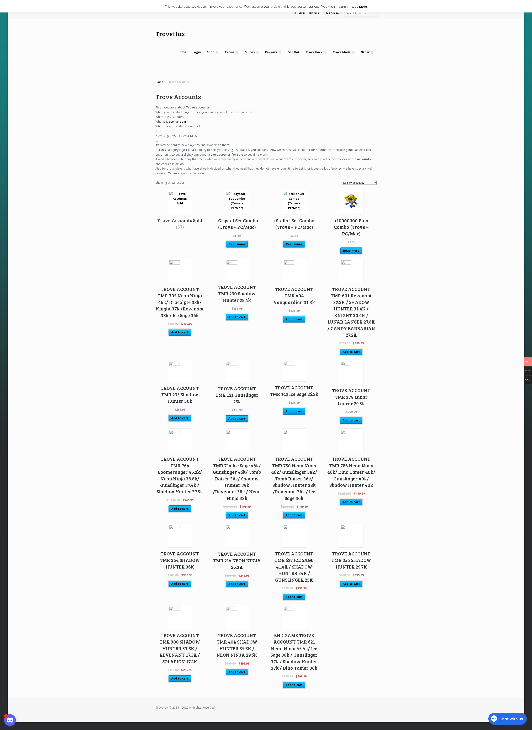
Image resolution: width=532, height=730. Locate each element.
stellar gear (177, 121)
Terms (229, 52)
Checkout (335, 13)
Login (196, 52)
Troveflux (170, 33)
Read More (359, 6)
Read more (237, 244)
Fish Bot (293, 52)
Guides (250, 52)
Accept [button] (343, 7)
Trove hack (314, 52)
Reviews (271, 52)
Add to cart (179, 332)
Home (181, 52)
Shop (210, 52)
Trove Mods (341, 52)
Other (365, 52)
